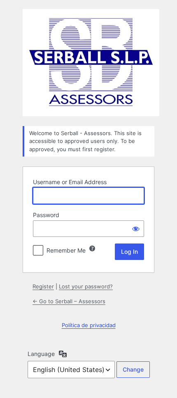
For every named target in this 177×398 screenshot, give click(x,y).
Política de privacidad (89, 325)
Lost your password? (86, 286)
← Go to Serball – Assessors (69, 301)
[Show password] (136, 228)
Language (41, 353)
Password (46, 214)
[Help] (92, 248)
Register (43, 286)
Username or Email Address (70, 181)
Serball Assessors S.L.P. (91, 62)
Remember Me (66, 250)
